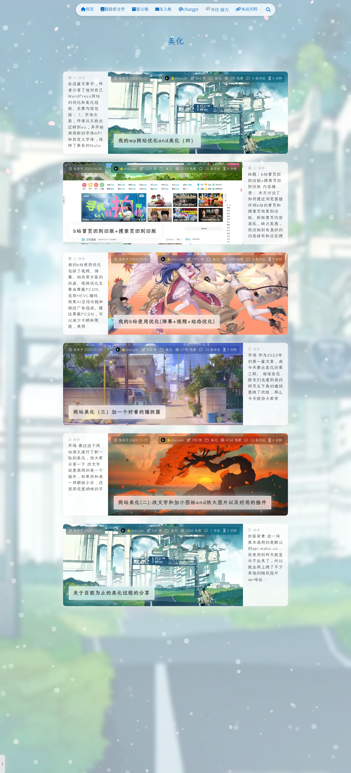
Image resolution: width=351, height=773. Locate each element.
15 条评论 (212, 169)
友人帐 (165, 9)
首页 (90, 9)
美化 (218, 78)
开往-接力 (220, 9)
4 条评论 (258, 78)
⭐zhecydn (179, 78)
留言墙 (142, 9)
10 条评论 (212, 350)
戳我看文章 (114, 9)
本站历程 (249, 9)
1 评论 (215, 531)
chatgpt (191, 9)
